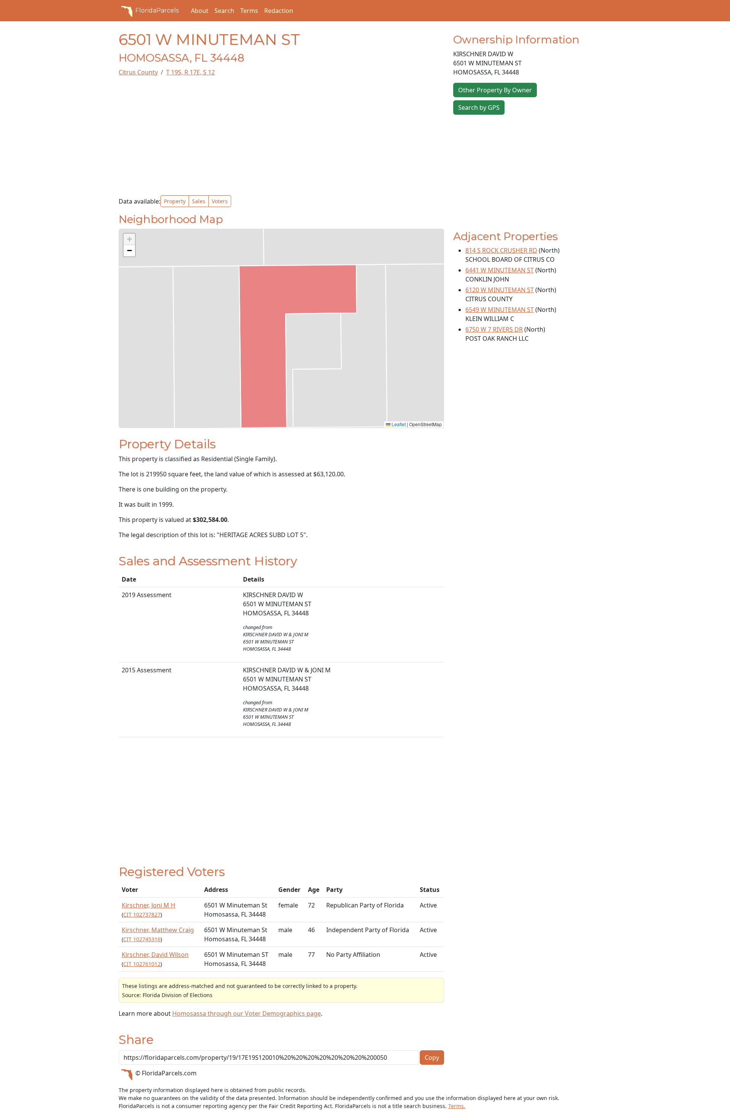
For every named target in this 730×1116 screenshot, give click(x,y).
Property (175, 201)
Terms (249, 10)
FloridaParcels (157, 10)
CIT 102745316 (141, 939)
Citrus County (138, 72)
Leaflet (398, 424)
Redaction (278, 10)
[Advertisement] (281, 136)
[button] (129, 239)
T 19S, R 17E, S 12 (190, 72)
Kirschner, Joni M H (148, 905)
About (199, 10)
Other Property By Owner (495, 90)
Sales (198, 201)
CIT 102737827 (141, 914)
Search (224, 10)
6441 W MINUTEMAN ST (499, 270)
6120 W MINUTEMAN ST (499, 290)
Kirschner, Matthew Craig (158, 930)
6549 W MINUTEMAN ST (499, 309)
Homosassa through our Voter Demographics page (246, 1013)
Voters (220, 201)
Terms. (456, 1106)
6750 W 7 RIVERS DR (494, 329)
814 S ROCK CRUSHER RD (501, 250)
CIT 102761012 (141, 963)
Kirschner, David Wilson (155, 954)
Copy (432, 1057)
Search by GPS (479, 107)
